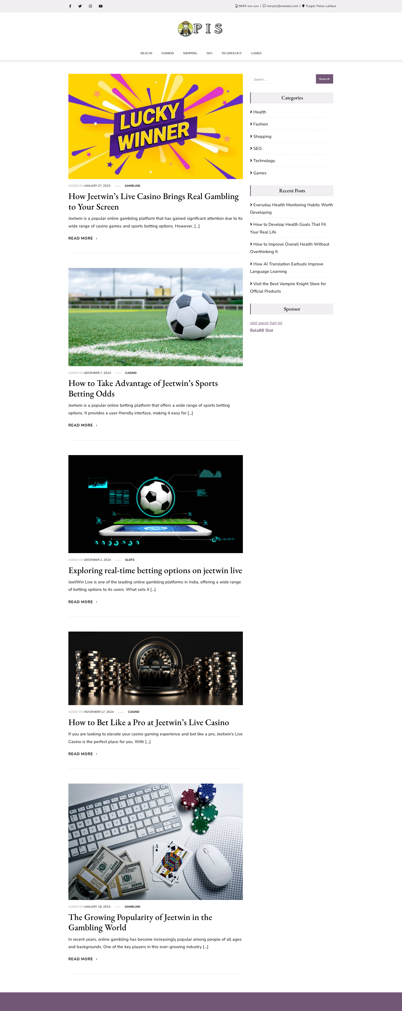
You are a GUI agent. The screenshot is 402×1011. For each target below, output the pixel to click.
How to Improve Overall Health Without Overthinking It (289, 247)
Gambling (132, 186)
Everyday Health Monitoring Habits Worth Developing (291, 208)
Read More (81, 238)
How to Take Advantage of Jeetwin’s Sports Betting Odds (143, 388)
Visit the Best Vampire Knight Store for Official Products (288, 287)
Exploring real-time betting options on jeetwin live (155, 570)
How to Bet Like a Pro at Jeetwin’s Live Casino (148, 722)
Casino (131, 373)
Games (260, 173)
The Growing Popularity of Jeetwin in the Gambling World (140, 922)
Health (259, 112)
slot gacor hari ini (266, 323)
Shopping (262, 136)
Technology (264, 160)
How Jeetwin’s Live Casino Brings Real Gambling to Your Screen (153, 201)
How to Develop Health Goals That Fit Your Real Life (288, 228)
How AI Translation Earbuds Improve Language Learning (286, 267)
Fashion (260, 124)
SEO (257, 148)
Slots (129, 560)
